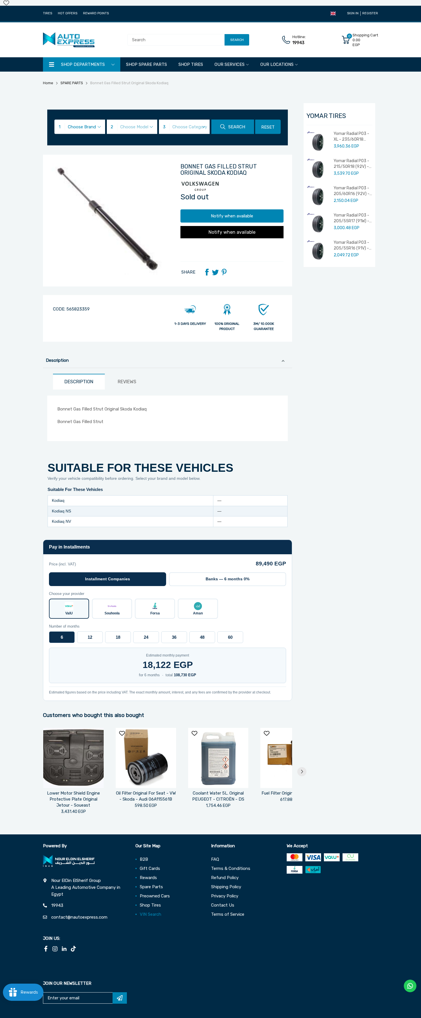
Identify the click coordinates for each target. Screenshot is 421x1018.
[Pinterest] (224, 272)
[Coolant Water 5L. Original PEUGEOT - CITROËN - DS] (218, 758)
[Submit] (120, 998)
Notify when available (232, 216)
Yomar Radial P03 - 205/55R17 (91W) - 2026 (351, 218)
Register (370, 13)
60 (230, 637)
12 (90, 637)
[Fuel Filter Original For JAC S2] (290, 758)
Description (57, 360)
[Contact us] (410, 986)
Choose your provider (66, 593)
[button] (333, 13)
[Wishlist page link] (6, 3)
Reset (268, 127)
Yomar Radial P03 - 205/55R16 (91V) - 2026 (351, 245)
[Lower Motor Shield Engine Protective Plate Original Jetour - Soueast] (73, 758)
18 (118, 637)
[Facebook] (206, 272)
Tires (47, 13)
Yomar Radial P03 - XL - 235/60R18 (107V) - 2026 (351, 136)
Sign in (353, 13)
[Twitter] (215, 272)
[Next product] (302, 772)
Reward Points (96, 13)
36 (174, 637)
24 (146, 637)
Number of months (64, 626)
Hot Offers (67, 13)
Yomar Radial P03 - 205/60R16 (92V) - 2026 (351, 191)
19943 (298, 42)
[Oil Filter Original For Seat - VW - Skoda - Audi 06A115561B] (146, 758)
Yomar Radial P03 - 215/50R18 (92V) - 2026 (351, 163)
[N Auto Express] (69, 39)
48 (202, 637)
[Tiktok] (73, 949)
